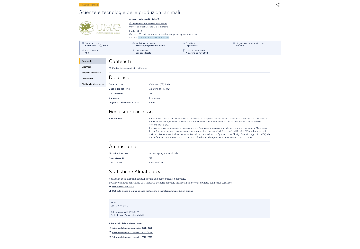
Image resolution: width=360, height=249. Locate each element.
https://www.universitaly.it (130, 215)
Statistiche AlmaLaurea (93, 84)
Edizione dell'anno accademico (132, 227)
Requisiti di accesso (91, 72)
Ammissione (87, 78)
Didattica (86, 66)
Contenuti (87, 60)
